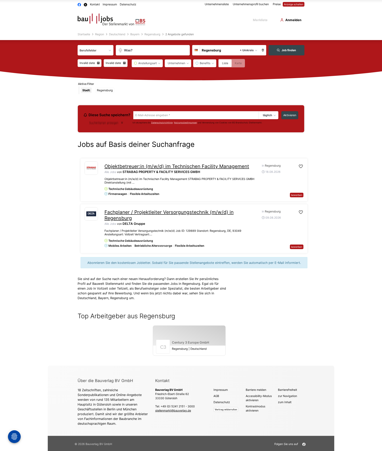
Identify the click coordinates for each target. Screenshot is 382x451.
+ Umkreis (247, 50)
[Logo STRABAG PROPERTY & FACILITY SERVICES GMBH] (91, 168)
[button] (263, 50)
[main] (191, 198)
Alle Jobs (110, 172)
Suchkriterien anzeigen (103, 124)
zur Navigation (287, 396)
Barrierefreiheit (287, 390)
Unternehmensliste (217, 4)
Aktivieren (289, 115)
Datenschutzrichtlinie (162, 123)
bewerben (296, 195)
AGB (216, 396)
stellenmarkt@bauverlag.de (173, 411)
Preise (277, 4)
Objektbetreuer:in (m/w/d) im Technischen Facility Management (176, 167)
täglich (267, 115)
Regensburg (119, 299)
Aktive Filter (86, 83)
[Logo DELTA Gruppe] (91, 214)
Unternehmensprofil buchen (251, 4)
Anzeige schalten (293, 4)
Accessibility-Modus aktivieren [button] (259, 398)
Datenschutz (128, 4)
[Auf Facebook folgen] (304, 444)
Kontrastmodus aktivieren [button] (255, 409)
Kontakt (95, 4)
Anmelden (293, 20)
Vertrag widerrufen (226, 410)
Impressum (110, 4)
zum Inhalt (284, 402)
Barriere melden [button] (256, 390)
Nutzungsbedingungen (185, 123)
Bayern (103, 299)
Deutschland (87, 299)
